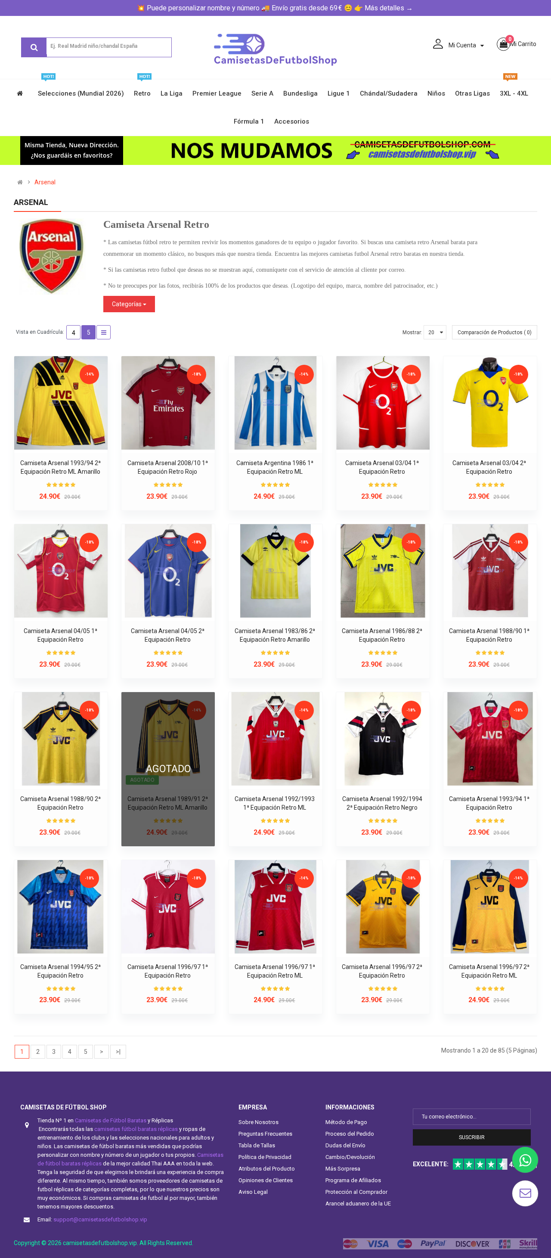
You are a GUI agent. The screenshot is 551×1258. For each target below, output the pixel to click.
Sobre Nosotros (258, 1122)
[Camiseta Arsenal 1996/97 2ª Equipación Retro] (383, 907)
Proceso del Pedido (349, 1134)
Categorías (127, 304)
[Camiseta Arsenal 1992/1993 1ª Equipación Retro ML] (275, 739)
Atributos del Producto (266, 1168)
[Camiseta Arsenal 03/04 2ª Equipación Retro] (490, 403)
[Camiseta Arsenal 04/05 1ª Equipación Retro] (61, 571)
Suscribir (472, 1137)
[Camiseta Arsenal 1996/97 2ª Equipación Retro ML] (490, 907)
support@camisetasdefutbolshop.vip (100, 1219)
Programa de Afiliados (353, 1180)
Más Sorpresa (342, 1168)
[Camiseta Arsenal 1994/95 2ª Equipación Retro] (61, 907)
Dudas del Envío (345, 1145)
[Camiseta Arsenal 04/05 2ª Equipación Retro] (168, 571)
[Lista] (103, 332)
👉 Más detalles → (384, 8)
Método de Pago (346, 1122)
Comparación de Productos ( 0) (495, 332)
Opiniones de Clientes (265, 1180)
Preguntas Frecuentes (265, 1134)
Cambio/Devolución (350, 1157)
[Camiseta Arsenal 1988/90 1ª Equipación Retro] (490, 571)
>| (118, 1051)
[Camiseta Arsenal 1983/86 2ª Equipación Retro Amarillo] (275, 571)
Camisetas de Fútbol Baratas (110, 1120)
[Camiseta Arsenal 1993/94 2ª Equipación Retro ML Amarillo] (61, 403)
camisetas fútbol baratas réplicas (136, 1129)
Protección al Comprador (356, 1192)
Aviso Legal (253, 1192)
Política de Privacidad (264, 1157)
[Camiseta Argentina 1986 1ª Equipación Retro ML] (275, 403)
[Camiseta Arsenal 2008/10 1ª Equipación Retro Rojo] (168, 403)
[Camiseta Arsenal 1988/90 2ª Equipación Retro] (61, 739)
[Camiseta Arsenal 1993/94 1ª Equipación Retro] (490, 739)
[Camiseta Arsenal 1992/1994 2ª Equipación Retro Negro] (383, 739)
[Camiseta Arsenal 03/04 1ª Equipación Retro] (383, 403)
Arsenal (45, 182)
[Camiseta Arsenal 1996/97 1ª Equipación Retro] (168, 907)
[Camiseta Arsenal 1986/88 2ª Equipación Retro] (383, 571)
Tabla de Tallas (256, 1145)
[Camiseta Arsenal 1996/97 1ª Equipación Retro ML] (275, 907)
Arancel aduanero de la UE (358, 1203)
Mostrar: (412, 332)
